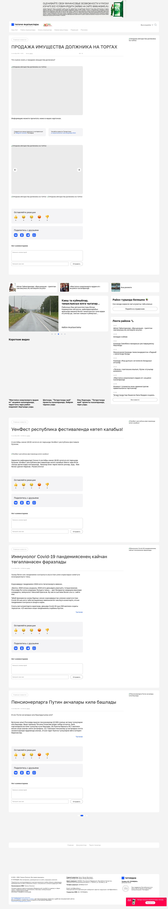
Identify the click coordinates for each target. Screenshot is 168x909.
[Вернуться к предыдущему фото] (15, 170)
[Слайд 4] (61, 334)
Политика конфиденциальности (21, 901)
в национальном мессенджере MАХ (63, 133)
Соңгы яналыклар (45, 30)
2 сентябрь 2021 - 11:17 (17, 708)
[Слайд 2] (55, 334)
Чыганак (79, 612)
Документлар (81, 845)
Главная (70, 845)
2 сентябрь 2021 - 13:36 (17, 568)
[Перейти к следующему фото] (79, 170)
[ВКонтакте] (16, 235)
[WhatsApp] (34, 235)
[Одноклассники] (22, 235)
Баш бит (14, 30)
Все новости (135, 400)
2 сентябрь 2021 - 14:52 (17, 53)
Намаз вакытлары (61, 30)
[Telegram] (28, 235)
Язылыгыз (150, 903)
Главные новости (19, 40)
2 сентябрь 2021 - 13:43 (17, 435)
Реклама (84, 30)
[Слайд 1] (51, 334)
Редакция (74, 30)
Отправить (76, 264)
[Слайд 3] (58, 334)
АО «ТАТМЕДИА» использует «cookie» (22, 899)
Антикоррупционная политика (20, 897)
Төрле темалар (95, 845)
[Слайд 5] (64, 334)
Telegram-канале (21, 133)
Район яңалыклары (27, 30)
